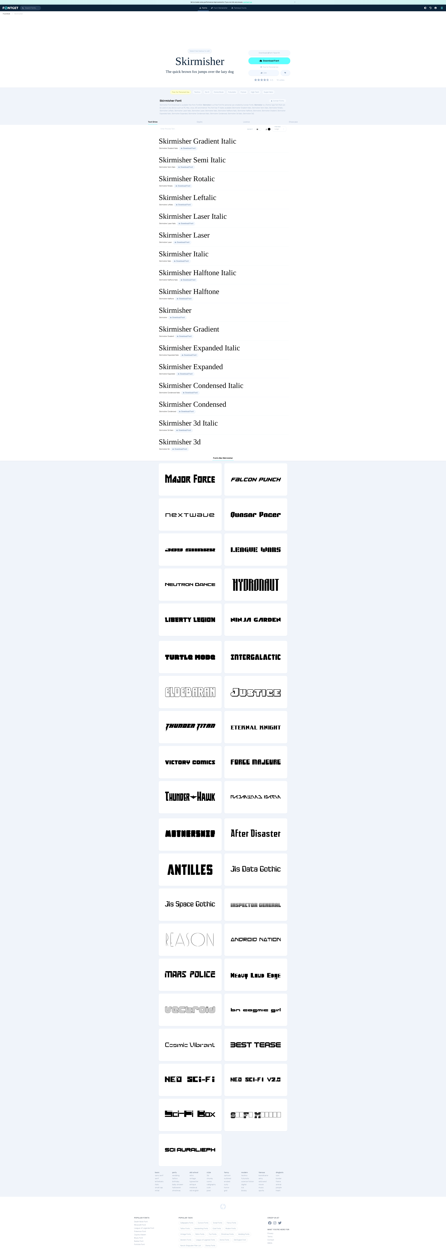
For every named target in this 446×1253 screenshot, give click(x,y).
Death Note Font (141, 1222)
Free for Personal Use (180, 92)
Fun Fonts (212, 1234)
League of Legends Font (144, 1228)
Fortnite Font (139, 1244)
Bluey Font (138, 1238)
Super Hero (268, 92)
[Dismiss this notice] (294, 2)
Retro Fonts (199, 1234)
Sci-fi (207, 92)
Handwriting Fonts (201, 1229)
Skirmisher (207, 105)
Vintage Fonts (185, 1234)
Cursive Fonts (203, 1223)
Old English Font (240, 1240)
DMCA (269, 1243)
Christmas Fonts (227, 1234)
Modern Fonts (231, 1229)
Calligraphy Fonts (186, 1223)
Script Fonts (217, 1223)
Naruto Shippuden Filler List (190, 1246)
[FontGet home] (10, 8)
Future (243, 92)
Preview (278, 127)
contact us (247, 2)
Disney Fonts (210, 1246)
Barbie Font (138, 1241)
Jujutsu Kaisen (140, 1235)
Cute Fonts (217, 1229)
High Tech (255, 92)
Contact (270, 1240)
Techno (197, 92)
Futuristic (232, 92)
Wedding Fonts (243, 1234)
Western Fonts (185, 1240)
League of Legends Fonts (205, 1240)
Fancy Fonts (231, 1223)
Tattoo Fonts (185, 1229)
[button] (425, 8)
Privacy (270, 1233)
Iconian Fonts (278, 101)
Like (265, 73)
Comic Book (218, 92)
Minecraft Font (140, 1225)
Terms (269, 1237)
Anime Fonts (224, 1240)
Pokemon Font (140, 1231)
